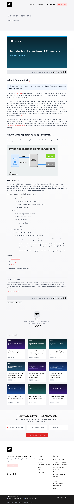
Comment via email (12, 291)
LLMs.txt (65, 497)
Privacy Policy (59, 497)
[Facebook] (54, 72)
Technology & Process (44, 464)
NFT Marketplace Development (58, 484)
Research (40, 4)
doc (21, 115)
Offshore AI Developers (59, 462)
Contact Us (41, 472)
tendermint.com (15, 259)
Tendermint (18, 93)
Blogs (46, 4)
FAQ (39, 470)
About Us (40, 459)
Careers (40, 462)
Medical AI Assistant (58, 488)
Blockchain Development (60, 464)
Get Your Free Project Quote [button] (37, 435)
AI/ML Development (58, 459)
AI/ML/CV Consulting (58, 467)
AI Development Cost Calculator (59, 475)
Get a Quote (62, 4)
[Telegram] (63, 72)
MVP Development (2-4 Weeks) (59, 480)
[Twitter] (59, 72)
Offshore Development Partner (59, 471)
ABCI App (13, 262)
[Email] (61, 72)
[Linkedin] (56, 72)
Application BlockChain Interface (16, 125)
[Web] (40, 326)
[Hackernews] (65, 72)
